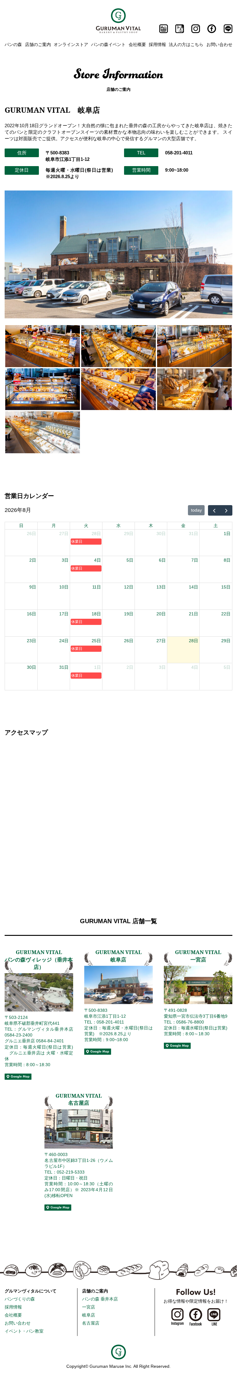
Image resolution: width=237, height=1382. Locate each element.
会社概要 (137, 44)
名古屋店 (90, 1323)
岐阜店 (88, 1315)
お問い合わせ (219, 44)
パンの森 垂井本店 (100, 1299)
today (196, 510)
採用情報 (157, 44)
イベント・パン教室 (24, 1331)
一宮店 (88, 1307)
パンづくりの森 (20, 1299)
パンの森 (13, 44)
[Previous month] (214, 510)
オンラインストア (71, 44)
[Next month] (226, 510)
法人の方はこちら (186, 44)
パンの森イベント (108, 44)
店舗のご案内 (38, 44)
